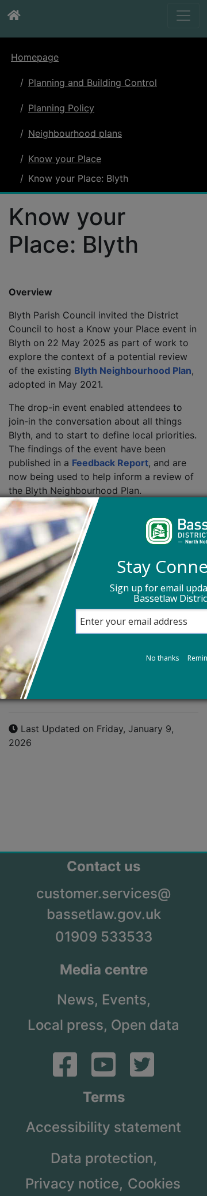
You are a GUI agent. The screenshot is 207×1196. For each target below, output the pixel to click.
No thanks (162, 658)
